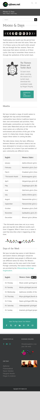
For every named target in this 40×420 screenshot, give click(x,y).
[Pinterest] (28, 325)
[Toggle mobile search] (32, 3)
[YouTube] (7, 344)
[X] (11, 325)
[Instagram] (10, 344)
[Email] (32, 325)
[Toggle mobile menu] (36, 3)
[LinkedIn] (19, 325)
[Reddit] (15, 325)
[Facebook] (6, 325)
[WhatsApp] (24, 325)
